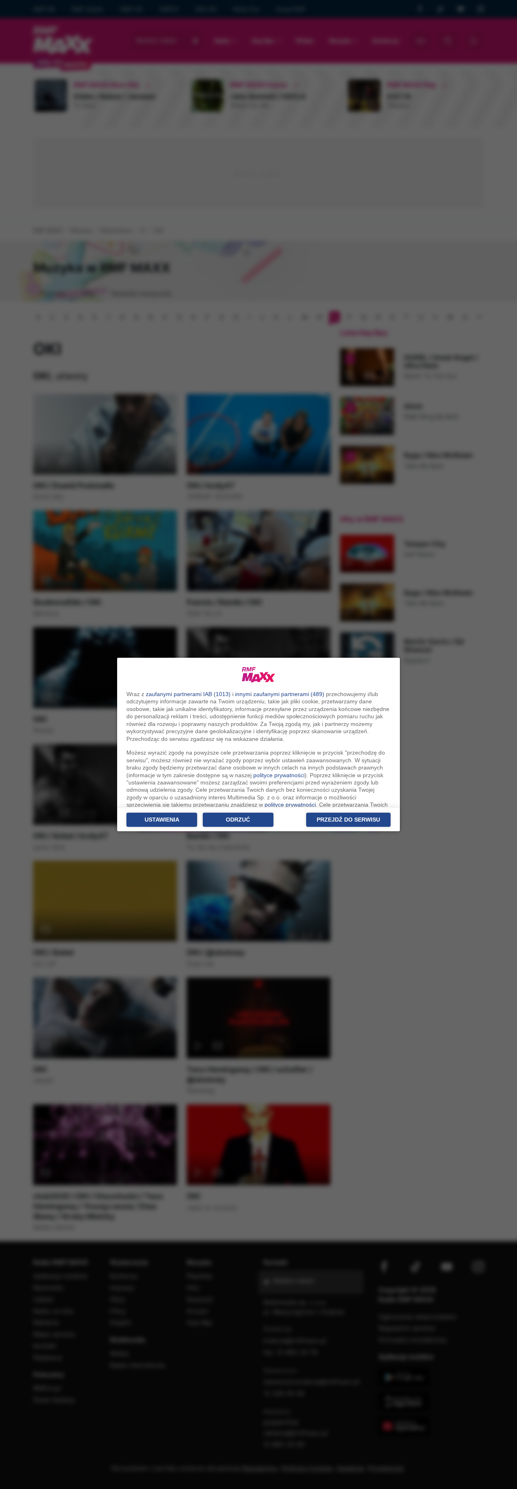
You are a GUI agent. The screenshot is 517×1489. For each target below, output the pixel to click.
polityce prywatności (279, 775)
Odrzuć (238, 819)
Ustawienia (162, 819)
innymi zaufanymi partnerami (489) (279, 694)
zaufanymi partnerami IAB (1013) (188, 694)
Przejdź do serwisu (348, 819)
